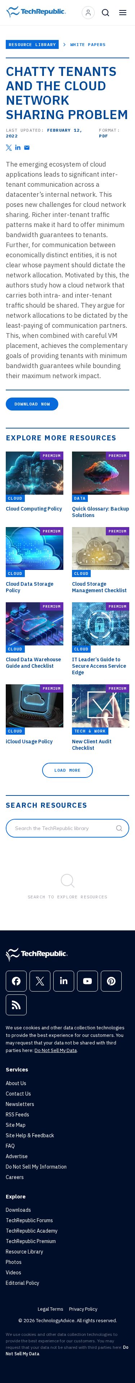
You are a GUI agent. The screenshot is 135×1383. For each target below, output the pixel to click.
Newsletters (20, 1104)
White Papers (87, 44)
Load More (67, 770)
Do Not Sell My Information (36, 1167)
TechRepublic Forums (29, 1220)
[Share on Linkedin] (18, 148)
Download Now (32, 404)
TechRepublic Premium (31, 1241)
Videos (13, 1272)
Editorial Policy (22, 1283)
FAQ (10, 1146)
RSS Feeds (17, 1114)
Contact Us (18, 1093)
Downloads (18, 1210)
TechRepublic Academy (32, 1231)
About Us (16, 1083)
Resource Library (32, 44)
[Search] (105, 12)
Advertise (17, 1156)
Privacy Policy (83, 1309)
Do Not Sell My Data (56, 1050)
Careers (15, 1177)
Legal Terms (50, 1309)
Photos (14, 1262)
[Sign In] (88, 12)
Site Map (16, 1125)
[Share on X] (9, 148)
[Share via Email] (27, 148)
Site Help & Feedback (30, 1135)
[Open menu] (122, 12)
